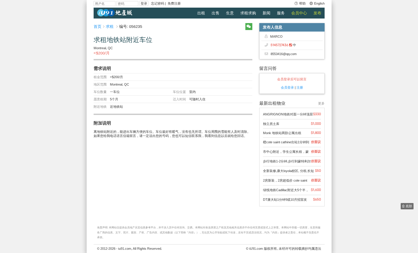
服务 (281, 13)
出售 (215, 13)
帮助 (302, 3)
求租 (110, 26)
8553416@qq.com (284, 54)
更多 (321, 103)
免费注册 (174, 3)
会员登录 (287, 87)
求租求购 (248, 13)
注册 (300, 87)
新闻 (266, 13)
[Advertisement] (173, 155)
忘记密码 (157, 3)
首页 (97, 26)
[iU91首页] (114, 12)
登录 (144, 3)
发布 (317, 13)
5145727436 (280, 45)
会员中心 (299, 13)
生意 (230, 13)
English (319, 3)
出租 (201, 13)
